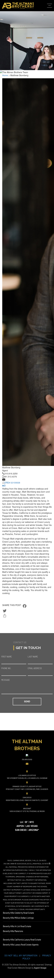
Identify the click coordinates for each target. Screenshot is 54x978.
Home (49, 19)
